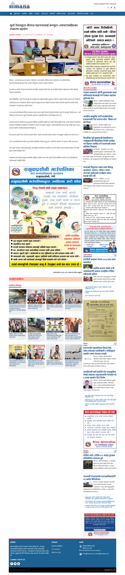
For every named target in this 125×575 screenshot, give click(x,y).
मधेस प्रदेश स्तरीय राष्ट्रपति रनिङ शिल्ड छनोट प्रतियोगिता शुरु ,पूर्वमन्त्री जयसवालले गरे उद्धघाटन (99, 498)
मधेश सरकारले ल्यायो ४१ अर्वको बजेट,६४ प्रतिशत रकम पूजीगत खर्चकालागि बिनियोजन (55, 362)
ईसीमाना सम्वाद (61, 13)
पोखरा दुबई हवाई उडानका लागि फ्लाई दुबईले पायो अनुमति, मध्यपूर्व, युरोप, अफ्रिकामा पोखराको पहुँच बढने (73, 363)
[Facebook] (108, 7)
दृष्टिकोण (52, 13)
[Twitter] (111, 7)
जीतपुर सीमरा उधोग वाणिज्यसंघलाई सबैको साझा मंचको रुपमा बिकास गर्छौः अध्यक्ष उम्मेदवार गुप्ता (54, 336)
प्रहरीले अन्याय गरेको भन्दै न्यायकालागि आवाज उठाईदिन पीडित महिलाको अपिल (98, 271)
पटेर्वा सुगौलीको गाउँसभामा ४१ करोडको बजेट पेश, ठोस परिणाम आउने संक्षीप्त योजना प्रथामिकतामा (17, 363)
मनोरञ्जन (37, 13)
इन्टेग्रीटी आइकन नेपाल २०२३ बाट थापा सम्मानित (99, 261)
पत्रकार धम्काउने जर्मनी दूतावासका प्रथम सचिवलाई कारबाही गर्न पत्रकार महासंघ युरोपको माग (100, 95)
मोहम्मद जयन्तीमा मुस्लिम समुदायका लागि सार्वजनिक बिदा (100, 405)
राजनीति (24, 13)
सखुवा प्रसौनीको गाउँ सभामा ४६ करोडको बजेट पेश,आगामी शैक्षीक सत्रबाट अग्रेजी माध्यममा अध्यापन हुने (36, 363)
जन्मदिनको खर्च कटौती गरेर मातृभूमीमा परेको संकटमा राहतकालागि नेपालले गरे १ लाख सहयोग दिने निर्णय (99, 375)
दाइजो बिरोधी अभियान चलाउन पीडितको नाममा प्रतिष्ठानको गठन (98, 288)
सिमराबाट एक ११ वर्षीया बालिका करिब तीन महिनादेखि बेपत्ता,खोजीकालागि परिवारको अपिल (100, 401)
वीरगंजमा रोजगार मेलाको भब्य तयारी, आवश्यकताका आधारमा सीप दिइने (73, 307)
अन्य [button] (91, 13)
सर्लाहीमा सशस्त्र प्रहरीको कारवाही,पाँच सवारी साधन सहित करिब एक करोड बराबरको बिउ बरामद (35, 336)
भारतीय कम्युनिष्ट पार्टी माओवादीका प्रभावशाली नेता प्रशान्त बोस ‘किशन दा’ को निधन (100, 119)
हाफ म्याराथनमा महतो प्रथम (92, 295)
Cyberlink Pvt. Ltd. (110, 570)
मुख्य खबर (17, 13)
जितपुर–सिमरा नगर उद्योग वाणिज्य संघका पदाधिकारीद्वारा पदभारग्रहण (17, 335)
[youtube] (114, 7)
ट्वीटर (66, 272)
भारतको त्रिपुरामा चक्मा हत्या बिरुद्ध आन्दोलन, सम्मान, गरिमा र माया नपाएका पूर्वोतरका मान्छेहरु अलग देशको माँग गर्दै (98, 171)
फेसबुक (62, 272)
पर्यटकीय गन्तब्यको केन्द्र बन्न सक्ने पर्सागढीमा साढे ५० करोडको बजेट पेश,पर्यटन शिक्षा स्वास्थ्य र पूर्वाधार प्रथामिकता (73, 336)
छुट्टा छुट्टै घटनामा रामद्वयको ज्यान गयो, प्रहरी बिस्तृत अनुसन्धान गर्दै (99, 396)
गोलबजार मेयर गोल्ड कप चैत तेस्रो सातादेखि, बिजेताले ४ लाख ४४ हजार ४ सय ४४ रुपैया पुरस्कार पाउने (100, 507)
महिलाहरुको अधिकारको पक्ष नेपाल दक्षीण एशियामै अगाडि (99, 292)
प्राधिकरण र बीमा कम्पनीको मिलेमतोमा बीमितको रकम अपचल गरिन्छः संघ (35, 307)
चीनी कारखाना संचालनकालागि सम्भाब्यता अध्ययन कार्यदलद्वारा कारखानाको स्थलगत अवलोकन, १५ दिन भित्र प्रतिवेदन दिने (17, 308)
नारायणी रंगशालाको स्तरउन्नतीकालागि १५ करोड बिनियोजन (99, 478)
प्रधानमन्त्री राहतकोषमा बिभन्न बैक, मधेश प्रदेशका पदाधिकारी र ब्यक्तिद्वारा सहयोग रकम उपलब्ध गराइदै (99, 351)
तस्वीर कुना (44, 13)
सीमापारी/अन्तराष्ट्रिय (82, 13)
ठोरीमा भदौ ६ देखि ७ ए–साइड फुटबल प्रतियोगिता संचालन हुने (99, 457)
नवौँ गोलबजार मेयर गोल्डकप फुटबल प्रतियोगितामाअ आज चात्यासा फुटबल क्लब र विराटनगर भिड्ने (99, 502)
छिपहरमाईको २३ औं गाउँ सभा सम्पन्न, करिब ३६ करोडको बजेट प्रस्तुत (54, 307)
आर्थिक (31, 13)
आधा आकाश (71, 13)
